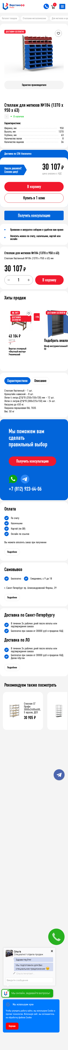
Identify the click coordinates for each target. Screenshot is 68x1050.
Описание (40, 380)
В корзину (34, 186)
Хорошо (12, 1026)
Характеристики (17, 380)
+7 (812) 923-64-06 (25, 488)
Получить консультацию (32, 461)
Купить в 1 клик (34, 198)
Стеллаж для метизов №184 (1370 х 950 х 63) (31, 253)
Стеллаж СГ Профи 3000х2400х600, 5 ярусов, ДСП (32, 708)
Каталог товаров (9, 18)
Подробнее (12, 551)
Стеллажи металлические (34, 18)
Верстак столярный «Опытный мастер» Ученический (17, 351)
